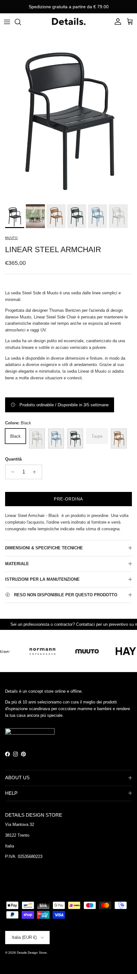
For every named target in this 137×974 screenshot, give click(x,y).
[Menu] (7, 22)
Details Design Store (32, 952)
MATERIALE (17, 563)
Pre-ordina (68, 499)
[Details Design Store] (68, 21)
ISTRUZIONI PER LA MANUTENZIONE (42, 579)
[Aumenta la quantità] (36, 472)
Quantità (13, 459)
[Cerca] (21, 22)
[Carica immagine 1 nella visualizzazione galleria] (68, 115)
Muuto (11, 237)
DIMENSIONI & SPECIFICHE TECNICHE (44, 548)
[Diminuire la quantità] (11, 472)
